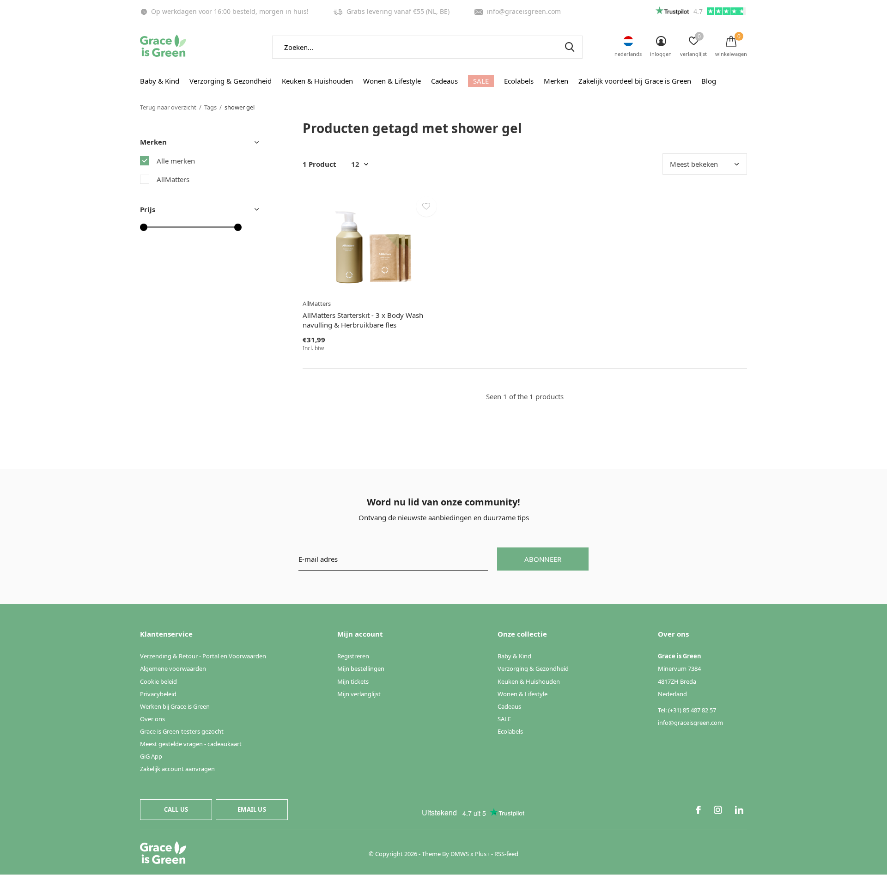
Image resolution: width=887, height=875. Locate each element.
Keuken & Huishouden (317, 80)
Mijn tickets (353, 681)
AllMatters (173, 179)
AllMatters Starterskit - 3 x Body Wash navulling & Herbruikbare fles (363, 319)
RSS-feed (506, 854)
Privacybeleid (158, 694)
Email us (251, 809)
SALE (481, 80)
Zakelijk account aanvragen (177, 769)
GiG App (151, 756)
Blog (708, 80)
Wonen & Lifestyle (392, 80)
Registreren (353, 656)
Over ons (152, 719)
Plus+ (482, 854)
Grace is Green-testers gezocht (182, 731)
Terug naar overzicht (168, 107)
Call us (176, 809)
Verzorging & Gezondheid (230, 80)
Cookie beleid (158, 681)
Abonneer (543, 559)
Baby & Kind (159, 80)
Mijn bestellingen (360, 668)
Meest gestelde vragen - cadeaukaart (191, 744)
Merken (556, 80)
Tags (210, 107)
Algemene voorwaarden (173, 668)
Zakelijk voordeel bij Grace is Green (634, 80)
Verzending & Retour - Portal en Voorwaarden (203, 656)
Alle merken (176, 160)
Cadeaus (444, 80)
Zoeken (570, 47)
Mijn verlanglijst (359, 694)
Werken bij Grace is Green (175, 706)
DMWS (459, 854)
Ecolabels (519, 80)
